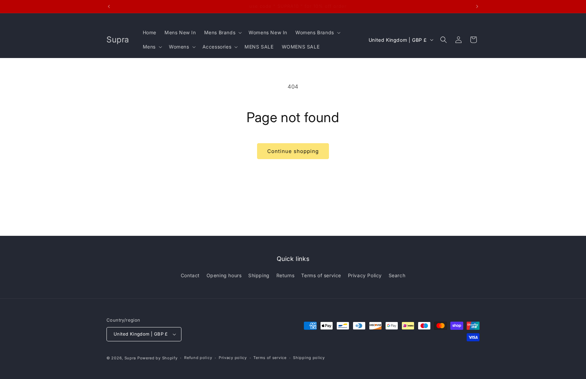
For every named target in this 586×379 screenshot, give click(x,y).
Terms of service (321, 275)
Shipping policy (309, 357)
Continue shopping (293, 151)
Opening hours (224, 275)
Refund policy (198, 357)
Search (397, 275)
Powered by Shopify (157, 358)
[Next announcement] (477, 6)
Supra (130, 358)
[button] (222, 32)
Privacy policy (233, 357)
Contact (190, 275)
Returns (285, 275)
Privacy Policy (365, 275)
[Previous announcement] (108, 6)
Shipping (259, 275)
